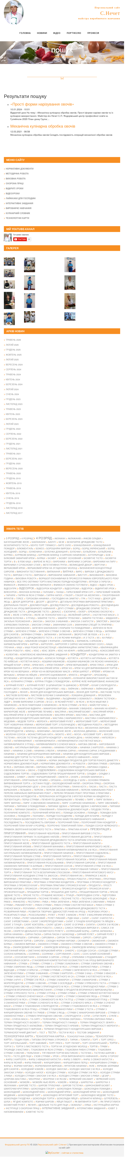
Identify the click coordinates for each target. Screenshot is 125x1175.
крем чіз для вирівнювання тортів (95, 668)
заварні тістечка (92, 618)
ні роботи (79, 763)
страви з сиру (54, 996)
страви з (46, 963)
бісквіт (52, 558)
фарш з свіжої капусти (97, 1059)
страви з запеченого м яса (79, 970)
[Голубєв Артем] (69, 280)
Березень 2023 (14, 418)
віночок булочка (29, 591)
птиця (70, 895)
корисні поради (55, 658)
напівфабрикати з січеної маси (55, 744)
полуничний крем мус (46, 812)
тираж (74, 1039)
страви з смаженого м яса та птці (51, 999)
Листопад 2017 (14, 512)
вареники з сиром (79, 561)
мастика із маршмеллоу (100, 718)
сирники (33, 937)
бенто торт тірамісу (43, 545)
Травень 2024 (13, 374)
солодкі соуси (86, 950)
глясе (19, 598)
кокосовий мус (110, 650)
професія (31, 888)
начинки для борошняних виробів (38, 753)
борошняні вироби (58, 548)
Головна (25, 32)
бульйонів (104, 551)
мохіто (59, 734)
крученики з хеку (30, 678)
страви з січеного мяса (76, 1002)
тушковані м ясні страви (46, 1049)
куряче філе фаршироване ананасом (95, 681)
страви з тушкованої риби (56, 1009)
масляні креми (64, 714)
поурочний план (68, 822)
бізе (108, 554)
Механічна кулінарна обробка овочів (42, 126)
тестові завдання (88, 1032)
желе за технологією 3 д (50, 614)
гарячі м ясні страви (31, 595)
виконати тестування (31, 571)
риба (45, 901)
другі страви (65, 608)
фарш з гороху (109, 1056)
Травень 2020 (13, 473)
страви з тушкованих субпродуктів (35, 1005)
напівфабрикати (45, 740)
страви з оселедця (60, 983)
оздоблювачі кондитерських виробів (81, 770)
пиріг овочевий (108, 802)
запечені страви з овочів (54, 631)
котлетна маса (30, 661)
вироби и (40, 574)
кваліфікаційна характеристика (78, 647)
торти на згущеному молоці (69, 1046)
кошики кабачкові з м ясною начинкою (92, 661)
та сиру (35, 1019)
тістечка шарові (104, 1052)
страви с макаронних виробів (86, 1012)
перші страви (30, 799)
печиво (79, 799)
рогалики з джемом (49, 908)
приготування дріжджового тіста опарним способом (65, 840)
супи (87, 1015)
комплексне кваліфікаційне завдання (43, 654)
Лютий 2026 (12, 344)
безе (61, 541)
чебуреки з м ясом (54, 1078)
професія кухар (49, 888)
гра (83, 598)
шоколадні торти (43, 1098)
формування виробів (48, 1065)
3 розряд (12, 538)
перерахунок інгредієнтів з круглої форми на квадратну (74, 796)
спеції (65, 957)
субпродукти (72, 1015)
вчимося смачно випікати (34, 584)
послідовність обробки (40, 822)
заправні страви (31, 634)
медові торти (25, 721)
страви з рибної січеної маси (24, 996)
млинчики (43, 731)
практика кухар (77, 829)
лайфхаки (87, 688)
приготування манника (48, 846)
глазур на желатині (87, 595)
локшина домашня (83, 695)
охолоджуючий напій (66, 783)
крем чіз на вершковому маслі (51, 671)
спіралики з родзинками (87, 957)
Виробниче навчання (18, 208)
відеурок (87, 588)
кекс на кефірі (66, 650)
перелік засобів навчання (62, 789)
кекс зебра (48, 650)
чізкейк (62, 1082)
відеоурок (26, 588)
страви (34, 963)
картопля (47, 644)
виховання (96, 574)
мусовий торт (92, 734)
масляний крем (103, 711)
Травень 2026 (13, 339)
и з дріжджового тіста (38, 637)
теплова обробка (70, 1019)
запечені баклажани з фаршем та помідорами (61, 627)
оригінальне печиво (35, 780)
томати (85, 1039)
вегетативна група (55, 564)
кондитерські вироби (29, 658)
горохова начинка (37, 598)
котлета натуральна (93, 658)
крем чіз (67, 668)
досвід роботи (59, 605)
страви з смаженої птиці (91, 999)
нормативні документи (55, 763)
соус (76, 953)
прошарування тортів (93, 891)
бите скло (64, 545)
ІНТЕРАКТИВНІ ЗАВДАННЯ (19, 203)
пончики (38, 815)
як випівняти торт (86, 1101)
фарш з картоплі (16, 1059)
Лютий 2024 (12, 389)
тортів (94, 1046)
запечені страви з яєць (87, 631)
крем (27, 664)
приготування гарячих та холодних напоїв (31, 836)
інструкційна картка (106, 1104)
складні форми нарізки (60, 940)
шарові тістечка (72, 1085)
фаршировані (52, 1062)
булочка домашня (56, 551)
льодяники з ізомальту (77, 698)
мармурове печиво (40, 711)
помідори (24, 815)
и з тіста (88, 637)
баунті (52, 541)
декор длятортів (23, 601)
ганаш (60, 591)
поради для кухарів (87, 815)
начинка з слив (22, 750)
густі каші (94, 598)
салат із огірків (73, 924)
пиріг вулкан (104, 799)
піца (112, 898)
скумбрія (83, 940)
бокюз (40, 548)
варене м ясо (42, 561)
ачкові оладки (92, 538)
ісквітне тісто (34, 1111)
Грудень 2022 (13, 428)
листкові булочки (17, 695)
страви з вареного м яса (51, 966)
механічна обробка (35, 727)
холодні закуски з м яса (84, 1069)
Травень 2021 (13, 453)
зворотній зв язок (85, 634)
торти (113, 1043)
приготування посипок (71, 859)
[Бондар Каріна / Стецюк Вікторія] (69, 314)
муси (77, 734)
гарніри (10, 595)
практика (59, 829)
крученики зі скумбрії (57, 678)
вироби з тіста (22, 574)
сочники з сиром (48, 957)
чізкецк (73, 1082)
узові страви (42, 1056)
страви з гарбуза (27, 970)
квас (28, 650)
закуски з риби (40, 624)
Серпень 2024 (13, 369)
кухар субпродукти (103, 685)
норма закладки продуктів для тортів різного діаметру (83, 760)
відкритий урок (104, 588)
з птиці (30, 618)
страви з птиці (46, 992)
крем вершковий (76, 664)
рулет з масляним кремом (95, 914)
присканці (58, 878)
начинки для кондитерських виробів (86, 753)
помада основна (74, 812)
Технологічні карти (17, 218)
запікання (65, 634)
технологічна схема (80, 1036)
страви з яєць (56, 1012)
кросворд (100, 674)
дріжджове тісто (38, 611)
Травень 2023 (13, 409)
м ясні (80, 701)
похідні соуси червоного (101, 825)
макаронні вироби (55, 708)
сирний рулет (85, 934)
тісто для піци (22, 1056)
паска (92, 786)
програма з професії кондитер (96, 882)
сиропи (39, 940)
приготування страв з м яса (93, 865)
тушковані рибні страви (80, 1049)
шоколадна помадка (97, 1088)
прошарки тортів (37, 891)
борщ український (93, 548)
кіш (63, 688)
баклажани (39, 541)
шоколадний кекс (34, 1091)
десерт (40, 601)
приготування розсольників (45, 862)
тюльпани (32, 1052)
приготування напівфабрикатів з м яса (72, 849)
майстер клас (98, 704)
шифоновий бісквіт (97, 1085)
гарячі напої (54, 595)
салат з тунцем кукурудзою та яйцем (89, 921)
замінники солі (62, 624)
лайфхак (73, 688)
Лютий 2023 (12, 423)
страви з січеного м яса (43, 1002)
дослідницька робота (85, 605)
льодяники (53, 698)
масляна (60, 711)
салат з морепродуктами (47, 921)
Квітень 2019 (13, 493)
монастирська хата (40, 734)
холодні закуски (56, 1069)
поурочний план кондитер (98, 822)
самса (58, 927)
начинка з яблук (44, 750)
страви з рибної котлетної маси (98, 992)
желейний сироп (79, 614)
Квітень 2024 (13, 379)
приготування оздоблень (92, 852)
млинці (30, 731)
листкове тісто (110, 692)
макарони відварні (29, 708)
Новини (42, 32)
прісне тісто (31, 895)
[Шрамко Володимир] (29, 298)
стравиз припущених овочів (44, 1015)
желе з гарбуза (22, 614)
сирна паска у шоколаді (59, 934)
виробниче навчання (61, 574)
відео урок (106, 584)
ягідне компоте (23, 1101)
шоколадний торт (29, 1095)
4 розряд (44, 538)
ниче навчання (55, 757)
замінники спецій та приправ (93, 624)
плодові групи (100, 809)
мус (69, 734)
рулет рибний (56, 918)
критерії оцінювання (53, 674)
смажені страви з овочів (76, 943)
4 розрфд (27, 538)
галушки (48, 591)
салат (85, 918)
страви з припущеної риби (88, 986)
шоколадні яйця (67, 1098)
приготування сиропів (80, 862)
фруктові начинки (75, 1065)
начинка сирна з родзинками (96, 750)
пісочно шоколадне (94, 898)
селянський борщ (77, 930)
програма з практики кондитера (54, 882)
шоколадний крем (59, 1091)
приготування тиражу (84, 869)
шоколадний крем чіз (86, 1091)
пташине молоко (52, 895)
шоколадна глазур (42, 1088)
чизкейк (25, 1082)
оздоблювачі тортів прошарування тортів (57, 773)
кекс (36, 650)
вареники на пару (104, 561)
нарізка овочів (87, 744)
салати (90, 924)
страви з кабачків (37, 973)
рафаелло (19, 901)
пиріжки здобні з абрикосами (88, 806)
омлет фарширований (42, 776)
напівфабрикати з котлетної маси (78, 740)
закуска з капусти (81, 621)
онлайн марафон (91, 776)
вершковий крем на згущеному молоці (52, 568)
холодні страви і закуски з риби (79, 1075)
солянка (34, 953)
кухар (84, 685)
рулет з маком (67, 914)
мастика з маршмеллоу (68, 718)
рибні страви (43, 904)
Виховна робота (16, 178)
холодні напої (34, 1072)
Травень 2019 (13, 488)
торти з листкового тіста (32, 1046)
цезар (105, 1075)
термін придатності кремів (61, 1025)
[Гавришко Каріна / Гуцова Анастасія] (29, 314)
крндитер (86, 674)
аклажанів (74, 538)
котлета (73, 658)
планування (46, 809)
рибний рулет (24, 904)
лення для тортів (87, 692)
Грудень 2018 (13, 503)
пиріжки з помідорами (31, 806)
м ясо (83, 704)
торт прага (55, 1043)
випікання (53, 571)
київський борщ (88, 650)
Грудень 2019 (13, 478)
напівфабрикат (23, 740)
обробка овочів (24, 766)
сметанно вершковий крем (45, 950)
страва (23, 963)
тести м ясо (66, 1032)
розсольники (37, 914)
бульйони (89, 551)
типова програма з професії (49, 1039)
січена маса (20, 1019)
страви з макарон (58, 979)
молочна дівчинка (85, 731)
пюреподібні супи (87, 895)
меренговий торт (87, 721)
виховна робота (26, 578)
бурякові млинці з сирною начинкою (62, 554)
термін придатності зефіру (97, 1022)
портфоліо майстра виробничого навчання (76, 819)
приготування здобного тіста (51, 843)
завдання (111, 618)
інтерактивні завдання (91, 1108)
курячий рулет (15, 685)
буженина (35, 551)
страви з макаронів (84, 979)
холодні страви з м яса (83, 1072)
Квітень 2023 (13, 414)
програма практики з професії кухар (63, 885)
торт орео (107, 1039)
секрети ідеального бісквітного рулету (38, 930)
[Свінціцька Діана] (29, 262)
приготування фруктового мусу (93, 872)
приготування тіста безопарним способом (42, 872)
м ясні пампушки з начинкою (38, 704)
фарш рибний (33, 1062)
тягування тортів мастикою (60, 1052)
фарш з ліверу (72, 1059)
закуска (37, 621)
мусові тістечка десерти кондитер (39, 737)
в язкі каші (24, 561)
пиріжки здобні (57, 806)
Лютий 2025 (12, 359)
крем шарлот (81, 671)
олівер (21, 776)
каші (19, 647)
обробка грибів (97, 763)
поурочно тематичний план (65, 825)
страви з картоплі (61, 973)
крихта (73, 674)
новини (41, 760)
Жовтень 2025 (13, 354)
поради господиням (59, 815)
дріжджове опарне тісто (91, 608)
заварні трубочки (68, 618)
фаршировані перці (75, 1062)
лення (23, 692)
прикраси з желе (95, 875)
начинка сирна (66, 750)
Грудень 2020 (13, 463)
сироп (87, 937)
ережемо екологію (100, 611)
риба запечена (60, 901)
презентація (99, 829)
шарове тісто (27, 1085)
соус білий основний (96, 953)
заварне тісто (46, 618)
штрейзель (111, 1098)
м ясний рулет (64, 701)
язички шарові (45, 1101)
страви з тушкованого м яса (79, 1005)
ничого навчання (79, 757)
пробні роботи (76, 878)
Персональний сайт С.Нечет (52, 1144)
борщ (76, 548)
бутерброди (95, 554)
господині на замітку (65, 598)
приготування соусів (58, 865)
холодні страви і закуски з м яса (35, 1075)
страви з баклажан (66, 963)
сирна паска (33, 934)
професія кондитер (74, 888)
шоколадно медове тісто (97, 1095)
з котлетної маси (103, 614)
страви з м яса (34, 979)
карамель (68, 640)
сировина (48, 937)
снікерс (69, 950)
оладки (91, 773)
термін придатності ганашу (59, 1022)
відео (93, 584)
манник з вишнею (80, 708)
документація (38, 605)
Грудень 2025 (13, 349)
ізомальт (76, 1104)
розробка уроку (98, 911)
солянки (47, 953)
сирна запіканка (101, 930)
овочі (31, 770)
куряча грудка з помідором (52, 681)
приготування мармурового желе (88, 846)
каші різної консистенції (40, 647)
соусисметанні (24, 957)
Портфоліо (74, 32)
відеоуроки (72, 588)
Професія (93, 32)
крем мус (38, 664)
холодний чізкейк (32, 1069)
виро (79, 571)
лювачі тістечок (104, 698)
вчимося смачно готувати (71, 584)
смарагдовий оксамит (27, 947)
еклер (82, 611)
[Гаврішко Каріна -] (69, 299)
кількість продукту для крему (40, 688)
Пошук (69, 56)
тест (42, 1032)
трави (103, 1046)
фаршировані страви (103, 1062)
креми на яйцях (27, 674)
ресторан (34, 901)
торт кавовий (37, 1043)
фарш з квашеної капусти (45, 1059)
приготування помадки (88, 856)
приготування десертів (76, 836)
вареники (59, 561)
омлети (63, 776)
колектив (12, 654)
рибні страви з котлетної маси (73, 904)
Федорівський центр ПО (17, 1144)
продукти (95, 885)
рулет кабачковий (33, 918)
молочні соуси (15, 734)
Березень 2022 (14, 438)
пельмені (25, 789)
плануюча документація (72, 809)
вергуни (99, 564)
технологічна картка (50, 1036)
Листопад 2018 (14, 507)
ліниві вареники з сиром (28, 701)
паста (103, 786)
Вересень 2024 (14, 364)
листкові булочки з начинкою (50, 695)
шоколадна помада (69, 1088)
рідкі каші (73, 918)
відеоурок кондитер (49, 588)
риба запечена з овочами (88, 901)
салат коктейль (34, 924)
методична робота (90, 724)
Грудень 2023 (13, 399)
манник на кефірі (105, 708)
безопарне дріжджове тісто (84, 541)
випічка (68, 571)
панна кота (79, 786)
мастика (81, 714)
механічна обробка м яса (66, 727)
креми (96, 671)
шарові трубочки (49, 1085)
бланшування (82, 545)
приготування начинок (58, 852)
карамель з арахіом (89, 640)
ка (98, 637)
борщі (23, 551)
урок (56, 1056)
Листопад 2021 (14, 448)
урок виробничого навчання (79, 1056)
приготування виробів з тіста (81, 833)
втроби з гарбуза (99, 581)
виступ (82, 574)
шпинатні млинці (91, 1098)
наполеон (108, 737)
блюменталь (25, 548)
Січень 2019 (12, 498)
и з (101, 634)
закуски (101, 621)
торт (95, 1039)
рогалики (29, 908)
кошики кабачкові (53, 661)
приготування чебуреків (43, 833)
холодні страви (55, 1072)
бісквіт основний (70, 558)
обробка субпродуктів (70, 766)
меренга (42, 721)
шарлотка (87, 1082)
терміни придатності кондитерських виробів (72, 1028)
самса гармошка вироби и (82, 927)
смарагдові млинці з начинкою (91, 947)
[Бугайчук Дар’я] (29, 280)
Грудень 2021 (13, 443)
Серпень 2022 (13, 433)
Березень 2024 (14, 384)
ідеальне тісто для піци (53, 1104)
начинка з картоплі (92, 747)
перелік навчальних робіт (97, 789)
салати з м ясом (107, 924)
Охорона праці (15, 183)
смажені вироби (24, 943)
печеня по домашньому (57, 799)
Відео (56, 32)
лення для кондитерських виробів (52, 692)
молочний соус (109, 731)
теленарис (49, 1019)
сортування (63, 953)
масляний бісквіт (80, 711)
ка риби (107, 637)
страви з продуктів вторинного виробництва (83, 989)
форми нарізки (23, 1065)
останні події (41, 783)
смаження (98, 940)
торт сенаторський (94, 1043)
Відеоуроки (13, 193)
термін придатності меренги (99, 1025)
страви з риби (66, 992)
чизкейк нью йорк (43, 1082)
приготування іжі (71, 875)
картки (34, 644)
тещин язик (21, 1039)
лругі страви (35, 698)
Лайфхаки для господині (21, 198)
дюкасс (56, 611)
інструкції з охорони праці (22, 1108)
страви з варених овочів (96, 963)
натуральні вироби (27, 747)
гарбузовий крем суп (79, 591)
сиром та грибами (68, 937)
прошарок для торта (64, 891)
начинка (46, 747)
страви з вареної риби (83, 966)
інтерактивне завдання (58, 1108)
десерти (52, 601)
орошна (56, 780)
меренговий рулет (61, 721)
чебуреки (34, 1078)
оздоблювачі (47, 770)
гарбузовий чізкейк (108, 591)
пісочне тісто (70, 898)
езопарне (70, 611)
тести (52, 1032)
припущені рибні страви (34, 878)
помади (92, 812)
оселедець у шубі (74, 780)
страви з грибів (50, 970)
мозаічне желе (61, 731)
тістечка (86, 1052)
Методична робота (17, 173)
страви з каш (83, 973)
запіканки (50, 634)
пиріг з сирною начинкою (78, 802)
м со (49, 701)
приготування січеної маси (50, 869)
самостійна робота (39, 927)
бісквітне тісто (93, 558)
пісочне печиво (49, 898)
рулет (51, 914)
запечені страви (25, 631)
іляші (87, 1104)
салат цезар (54, 924)
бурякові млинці (25, 554)
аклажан (59, 538)
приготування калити (87, 843)
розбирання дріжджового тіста (85, 908)
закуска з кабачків (56, 621)
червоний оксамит (81, 1078)
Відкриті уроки (14, 188)
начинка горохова (65, 747)
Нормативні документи (19, 168)
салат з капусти (102, 918)
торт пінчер (72, 1043)
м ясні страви (68, 704)
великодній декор (80, 564)
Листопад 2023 (14, 404)
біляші (41, 558)
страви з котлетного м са (57, 976)
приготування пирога (57, 856)
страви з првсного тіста (90, 983)
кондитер (78, 654)
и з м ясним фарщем (68, 637)
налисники (92, 737)
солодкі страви (108, 950)
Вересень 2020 (14, 468)
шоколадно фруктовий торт (61, 1095)
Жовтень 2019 (13, 483)
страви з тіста (84, 1009)
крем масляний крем (46, 668)
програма (95, 878)
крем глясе (97, 664)
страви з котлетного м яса (93, 976)
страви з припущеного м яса (50, 986)
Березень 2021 (14, 458)
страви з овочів (36, 983)
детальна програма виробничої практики (86, 601)
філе (91, 1065)
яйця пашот (64, 1101)
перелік (38, 789)
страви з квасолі (104, 973)
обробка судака (97, 766)
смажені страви (48, 943)
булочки (75, 551)
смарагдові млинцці (56, 947)
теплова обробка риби (97, 1019)
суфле (113, 1015)
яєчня (32, 1104)
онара (74, 776)
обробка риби (45, 766)
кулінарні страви (21, 681)
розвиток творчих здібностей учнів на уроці (56, 911)
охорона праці (91, 783)
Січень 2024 (12, 394)
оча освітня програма (55, 786)
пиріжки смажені (25, 809)
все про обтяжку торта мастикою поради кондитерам (52, 581)
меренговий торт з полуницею (55, 724)
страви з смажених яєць (81, 996)
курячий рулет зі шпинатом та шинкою (52, 685)
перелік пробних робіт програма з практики (81, 793)
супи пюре (99, 1015)
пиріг (90, 799)
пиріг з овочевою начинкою (41, 802)
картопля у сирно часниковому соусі (79, 644)
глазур (68, 595)
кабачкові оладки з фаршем (42, 640)
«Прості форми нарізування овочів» (42, 104)
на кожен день (73, 737)
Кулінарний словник (18, 213)
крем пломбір (55, 664)
